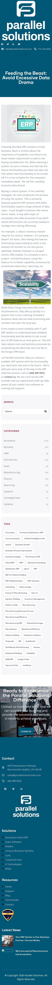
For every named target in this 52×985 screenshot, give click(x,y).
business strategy (13, 557)
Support (8, 491)
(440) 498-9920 (36, 372)
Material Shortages (35, 623)
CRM (6, 453)
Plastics (8, 478)
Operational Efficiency (30, 629)
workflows (27, 665)
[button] (26, 54)
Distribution (10, 459)
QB (19, 641)
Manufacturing (12, 472)
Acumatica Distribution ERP (31, 533)
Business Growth (22, 545)
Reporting (9, 485)
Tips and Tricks (11, 665)
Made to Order (11, 605)
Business (8, 446)
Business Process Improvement (18, 551)
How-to (34, 593)
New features (11, 629)
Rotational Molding (13, 653)
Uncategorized (12, 497)
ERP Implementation (14, 581)
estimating (10, 587)
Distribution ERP (12, 569)
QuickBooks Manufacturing (17, 647)
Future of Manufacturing (16, 593)
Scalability (30, 653)
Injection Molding (12, 599)
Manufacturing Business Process (19, 611)
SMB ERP (9, 659)
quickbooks (30, 641)
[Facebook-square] (5, 788)
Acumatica (9, 440)
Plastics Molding (12, 635)
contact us (10, 376)
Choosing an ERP (32, 557)
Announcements (12, 539)
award (8, 545)
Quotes (36, 647)
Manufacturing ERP (13, 623)
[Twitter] (13, 788)
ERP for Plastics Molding (15, 575)
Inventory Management (35, 599)
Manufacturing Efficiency (16, 617)
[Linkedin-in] (21, 788)
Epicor (26, 569)
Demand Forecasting (37, 563)
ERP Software (33, 581)
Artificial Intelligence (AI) (34, 539)
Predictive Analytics (32, 635)
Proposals (9, 641)
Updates (8, 504)
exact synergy (25, 587)
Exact (7, 466)
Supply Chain (23, 659)
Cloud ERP (10, 563)
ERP (35, 569)
